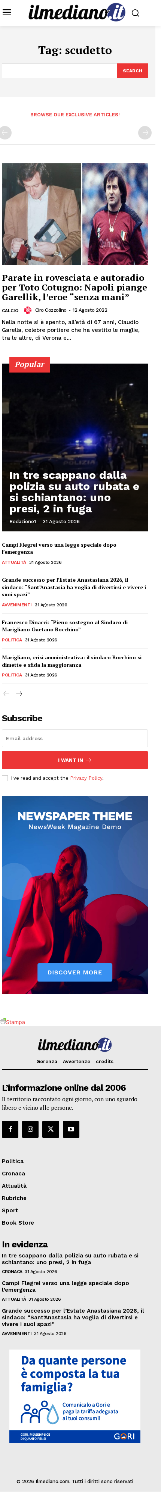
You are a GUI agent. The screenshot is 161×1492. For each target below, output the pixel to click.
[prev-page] (6, 694)
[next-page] (18, 694)
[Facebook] (10, 1129)
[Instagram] (30, 1129)
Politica (12, 640)
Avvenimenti (17, 604)
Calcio (10, 310)
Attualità (14, 562)
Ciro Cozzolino (51, 310)
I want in (70, 760)
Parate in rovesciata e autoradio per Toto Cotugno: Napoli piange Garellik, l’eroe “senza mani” (74, 287)
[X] (50, 1129)
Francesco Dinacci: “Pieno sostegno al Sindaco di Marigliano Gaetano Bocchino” (65, 626)
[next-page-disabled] (145, 132)
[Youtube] (71, 1129)
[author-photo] (29, 310)
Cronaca (12, 1271)
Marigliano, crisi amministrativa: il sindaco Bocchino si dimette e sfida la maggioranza (72, 661)
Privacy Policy (86, 778)
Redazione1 (22, 521)
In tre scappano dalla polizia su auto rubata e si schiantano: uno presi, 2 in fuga (74, 491)
